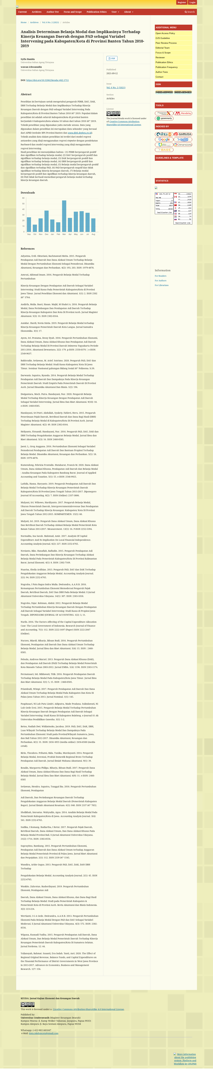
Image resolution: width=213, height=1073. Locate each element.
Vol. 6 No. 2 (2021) (50, 22)
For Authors (160, 280)
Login (193, 2)
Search (191, 11)
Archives (36, 11)
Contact (159, 77)
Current (22, 11)
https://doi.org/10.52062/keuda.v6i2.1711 (47, 80)
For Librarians (162, 285)
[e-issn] (183, 93)
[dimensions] (183, 146)
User (114, 11)
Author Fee (52, 11)
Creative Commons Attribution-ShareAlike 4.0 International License (88, 1009)
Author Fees (162, 72)
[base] (164, 151)
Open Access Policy (165, 33)
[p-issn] (164, 93)
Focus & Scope (163, 52)
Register (182, 2)
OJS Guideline (163, 38)
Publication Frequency (167, 67)
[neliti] (183, 140)
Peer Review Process (166, 43)
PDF (113, 58)
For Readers (160, 275)
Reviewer (160, 57)
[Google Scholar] (164, 140)
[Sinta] (164, 135)
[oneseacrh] (164, 146)
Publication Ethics (97, 11)
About (128, 11)
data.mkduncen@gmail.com (43, 1033)
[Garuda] (183, 135)
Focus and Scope (73, 11)
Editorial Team (163, 48)
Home (24, 22)
